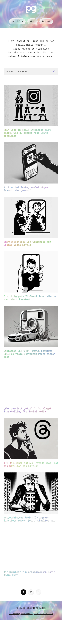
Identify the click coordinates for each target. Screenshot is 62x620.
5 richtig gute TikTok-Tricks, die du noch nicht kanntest (30, 298)
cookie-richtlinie (43, 613)
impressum (14, 613)
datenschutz (27, 613)
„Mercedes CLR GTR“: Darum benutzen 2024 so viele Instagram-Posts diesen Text (29, 353)
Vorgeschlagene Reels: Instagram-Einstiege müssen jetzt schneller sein (30, 519)
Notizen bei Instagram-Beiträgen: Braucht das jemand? (26, 189)
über (32, 21)
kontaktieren (16, 52)
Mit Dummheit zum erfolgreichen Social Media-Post (30, 574)
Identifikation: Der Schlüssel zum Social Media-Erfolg (27, 243)
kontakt (46, 21)
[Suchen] (54, 71)
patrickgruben (36, 607)
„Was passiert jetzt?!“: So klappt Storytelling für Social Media (27, 410)
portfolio (17, 21)
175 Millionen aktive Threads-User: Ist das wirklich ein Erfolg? (31, 464)
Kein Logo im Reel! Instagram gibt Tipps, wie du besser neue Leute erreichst (27, 132)
